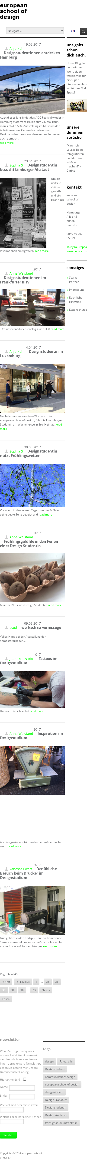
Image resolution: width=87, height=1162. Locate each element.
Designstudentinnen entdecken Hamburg (30, 55)
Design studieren (56, 1115)
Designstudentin (55, 1107)
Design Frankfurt (56, 1100)
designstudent (54, 1092)
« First (6, 982)
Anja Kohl (17, 48)
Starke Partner (74, 280)
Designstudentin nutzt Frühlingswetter (28, 453)
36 (56, 982)
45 (34, 990)
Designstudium (54, 1069)
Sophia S (16, 165)
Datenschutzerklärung (78, 310)
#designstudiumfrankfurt (61, 1123)
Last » (6, 999)
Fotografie (66, 1061)
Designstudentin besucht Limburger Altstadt (28, 167)
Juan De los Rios (22, 658)
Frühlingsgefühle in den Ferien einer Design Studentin (29, 543)
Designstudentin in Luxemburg (31, 353)
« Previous (23, 982)
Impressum (76, 290)
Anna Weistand (21, 273)
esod (13, 627)
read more (7, 143)
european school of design (62, 1084)
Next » (46, 990)
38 (13, 990)
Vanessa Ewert (21, 869)
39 (22, 990)
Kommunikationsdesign (60, 1077)
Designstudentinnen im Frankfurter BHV (23, 280)
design (49, 1061)
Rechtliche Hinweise (75, 300)
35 (47, 982)
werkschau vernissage (41, 627)
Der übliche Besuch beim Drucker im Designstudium (28, 873)
